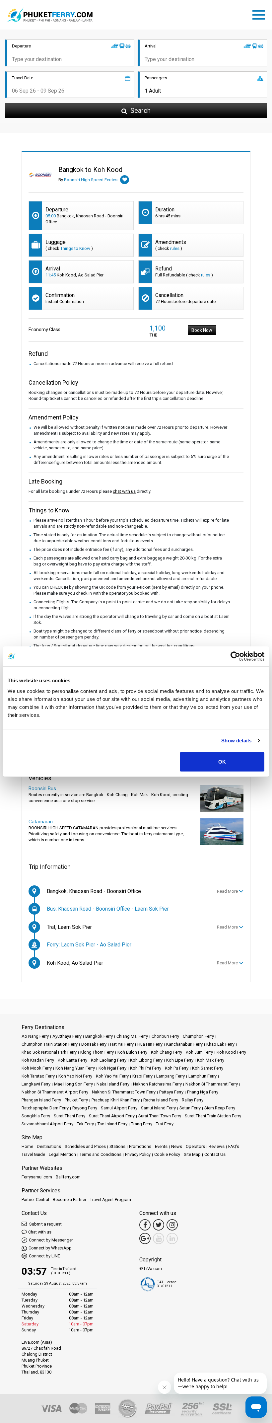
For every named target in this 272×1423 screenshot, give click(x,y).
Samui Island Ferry (158, 1107)
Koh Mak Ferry (210, 1060)
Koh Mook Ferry (37, 1068)
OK (222, 761)
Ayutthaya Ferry (67, 1036)
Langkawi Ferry (36, 1084)
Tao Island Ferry (112, 1123)
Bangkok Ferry (99, 1036)
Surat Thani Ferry (69, 1115)
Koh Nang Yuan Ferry (75, 1068)
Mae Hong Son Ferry (73, 1084)
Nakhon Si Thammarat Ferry (211, 1084)
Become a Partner (69, 1199)
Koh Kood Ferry (231, 1052)
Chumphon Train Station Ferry (50, 1044)
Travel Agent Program (110, 1199)
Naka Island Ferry (113, 1084)
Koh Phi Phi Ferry (145, 1068)
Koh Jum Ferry (199, 1052)
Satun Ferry (190, 1107)
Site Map (192, 1154)
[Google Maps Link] (145, 1238)
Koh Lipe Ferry (179, 1060)
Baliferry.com (68, 1176)
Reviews (217, 1146)
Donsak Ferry (93, 1044)
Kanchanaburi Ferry (184, 1044)
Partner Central (35, 1199)
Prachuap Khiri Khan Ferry (116, 1099)
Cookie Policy (167, 1154)
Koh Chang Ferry (166, 1052)
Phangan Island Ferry (41, 1099)
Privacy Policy (138, 1154)
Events (161, 1146)
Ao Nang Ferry (35, 1036)
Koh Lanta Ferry (72, 1060)
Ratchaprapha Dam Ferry (45, 1107)
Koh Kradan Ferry (38, 1060)
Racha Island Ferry (160, 1099)
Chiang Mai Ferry (132, 1036)
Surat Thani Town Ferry (159, 1115)
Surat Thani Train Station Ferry (213, 1115)
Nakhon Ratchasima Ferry (157, 1084)
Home (27, 1146)
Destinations (49, 1146)
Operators (195, 1146)
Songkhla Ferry (36, 1115)
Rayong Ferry (84, 1107)
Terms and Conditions (100, 1154)
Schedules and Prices (85, 1146)
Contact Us (215, 1154)
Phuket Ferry (76, 1099)
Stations (117, 1146)
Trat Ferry (164, 1123)
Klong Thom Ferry (97, 1052)
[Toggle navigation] (260, 13)
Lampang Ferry (170, 1076)
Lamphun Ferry (202, 1076)
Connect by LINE (44, 1255)
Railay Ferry (192, 1099)
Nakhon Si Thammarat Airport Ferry (55, 1091)
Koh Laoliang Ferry (108, 1060)
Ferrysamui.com (37, 1176)
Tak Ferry (85, 1123)
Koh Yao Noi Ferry (75, 1076)
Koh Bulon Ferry (132, 1052)
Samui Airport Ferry (119, 1107)
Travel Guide (33, 1154)
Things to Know (75, 248)
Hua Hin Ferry (150, 1044)
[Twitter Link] (158, 1225)
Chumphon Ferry (198, 1036)
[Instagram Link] (172, 1225)
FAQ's (233, 1146)
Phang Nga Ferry (202, 1091)
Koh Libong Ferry (146, 1060)
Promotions (140, 1146)
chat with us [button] (124, 491)
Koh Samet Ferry (207, 1068)
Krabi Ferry (142, 1076)
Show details (236, 740)
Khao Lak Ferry (220, 1044)
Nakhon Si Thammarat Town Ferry (124, 1091)
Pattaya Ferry (171, 1091)
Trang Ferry (141, 1123)
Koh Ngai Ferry (112, 1068)
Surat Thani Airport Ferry (112, 1115)
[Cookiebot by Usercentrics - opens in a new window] (235, 656)
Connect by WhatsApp (50, 1247)
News (176, 1146)
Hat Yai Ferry (122, 1044)
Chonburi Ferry (165, 1036)
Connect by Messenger (51, 1239)
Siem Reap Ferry (219, 1107)
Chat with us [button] (39, 1232)
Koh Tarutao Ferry (38, 1076)
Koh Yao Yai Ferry (112, 1076)
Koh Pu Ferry (176, 1068)
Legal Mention (62, 1154)
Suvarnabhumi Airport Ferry (47, 1123)
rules (174, 248)
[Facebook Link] (145, 1225)
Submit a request (45, 1224)
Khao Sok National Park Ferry (49, 1052)
